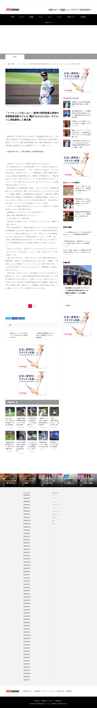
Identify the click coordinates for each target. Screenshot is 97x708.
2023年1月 (26, 632)
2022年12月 (27, 635)
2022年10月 (27, 641)
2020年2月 (26, 680)
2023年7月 (26, 613)
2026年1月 (26, 517)
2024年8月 (26, 571)
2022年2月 (26, 667)
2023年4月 (26, 622)
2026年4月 (26, 508)
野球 (12, 17)
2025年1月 (26, 555)
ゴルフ (50, 17)
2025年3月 (26, 549)
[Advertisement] (48, 39)
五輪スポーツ (71, 17)
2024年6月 (26, 578)
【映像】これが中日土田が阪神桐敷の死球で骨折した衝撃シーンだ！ (81, 104)
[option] (9, 480)
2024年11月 (26, 562)
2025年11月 (26, 524)
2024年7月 (26, 574)
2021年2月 (26, 676)
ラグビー (59, 17)
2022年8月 (26, 648)
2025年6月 (26, 539)
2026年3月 (26, 511)
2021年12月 (27, 673)
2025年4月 (26, 546)
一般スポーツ (48, 22)
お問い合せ (60, 691)
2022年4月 (26, 661)
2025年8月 (26, 533)
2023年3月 (26, 625)
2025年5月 (26, 543)
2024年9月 (26, 568)
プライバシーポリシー (48, 691)
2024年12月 (27, 559)
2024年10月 (27, 565)
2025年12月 (27, 520)
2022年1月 (26, 670)
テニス (41, 17)
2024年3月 (26, 587)
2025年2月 (26, 552)
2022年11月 (26, 638)
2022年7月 (26, 651)
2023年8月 (26, 610)
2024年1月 (26, 594)
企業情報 (68, 691)
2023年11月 (26, 600)
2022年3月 (26, 664)
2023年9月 (26, 606)
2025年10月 (27, 527)
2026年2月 (26, 514)
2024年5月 (26, 581)
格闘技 (32, 17)
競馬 (53, 520)
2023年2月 (26, 629)
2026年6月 (26, 501)
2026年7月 (26, 498)
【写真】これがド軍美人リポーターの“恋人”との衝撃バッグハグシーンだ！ (81, 123)
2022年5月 (26, 657)
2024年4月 (26, 584)
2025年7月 (26, 536)
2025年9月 (26, 530)
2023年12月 (27, 597)
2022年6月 (26, 654)
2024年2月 (26, 590)
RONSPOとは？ (28, 691)
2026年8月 (26, 495)
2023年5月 (26, 619)
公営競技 (83, 17)
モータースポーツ (57, 504)
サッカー (21, 17)
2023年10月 (27, 603)
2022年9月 (26, 645)
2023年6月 (26, 616)
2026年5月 (26, 504)
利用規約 (37, 691)
